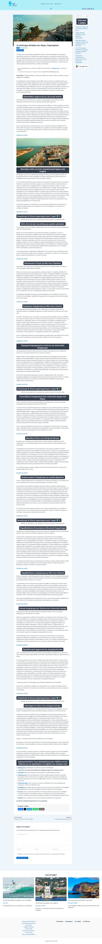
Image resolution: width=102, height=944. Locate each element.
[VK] (85, 9)
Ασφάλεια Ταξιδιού (29, 927)
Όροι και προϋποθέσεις (28, 934)
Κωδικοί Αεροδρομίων (29, 930)
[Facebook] (83, 9)
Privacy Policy (28, 932)
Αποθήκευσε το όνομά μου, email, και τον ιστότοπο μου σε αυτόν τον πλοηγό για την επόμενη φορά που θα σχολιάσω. (41, 854)
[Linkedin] (91, 9)
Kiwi (20, 770)
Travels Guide (28, 929)
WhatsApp (35, 809)
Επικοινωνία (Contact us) (28, 921)
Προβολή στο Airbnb (22, 135)
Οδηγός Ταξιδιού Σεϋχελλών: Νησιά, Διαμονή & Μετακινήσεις (80, 35)
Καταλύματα (28, 925)
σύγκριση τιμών (56, 68)
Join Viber (57, 71)
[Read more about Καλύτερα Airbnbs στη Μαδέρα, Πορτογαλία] (83, 887)
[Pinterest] (87, 9)
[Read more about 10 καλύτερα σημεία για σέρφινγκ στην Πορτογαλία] (18, 887)
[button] (51, 9)
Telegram (29, 809)
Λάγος (18, 47)
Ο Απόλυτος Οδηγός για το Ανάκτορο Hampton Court (81, 28)
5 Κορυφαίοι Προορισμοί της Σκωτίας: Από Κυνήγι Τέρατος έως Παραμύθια (81, 59)
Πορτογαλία (20, 50)
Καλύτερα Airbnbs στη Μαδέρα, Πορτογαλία (80, 900)
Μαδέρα (75, 902)
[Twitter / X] (93, 9)
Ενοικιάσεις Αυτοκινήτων (28, 923)
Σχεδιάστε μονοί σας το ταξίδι (47, 3)
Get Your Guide (23, 783)
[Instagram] (89, 9)
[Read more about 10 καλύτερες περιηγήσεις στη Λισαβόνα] (51, 889)
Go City (21, 791)
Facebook (21, 809)
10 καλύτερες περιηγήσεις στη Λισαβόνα (46, 903)
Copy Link (42, 809)
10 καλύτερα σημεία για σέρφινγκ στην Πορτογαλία (17, 900)
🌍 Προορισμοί (58, 3)
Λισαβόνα (43, 905)
